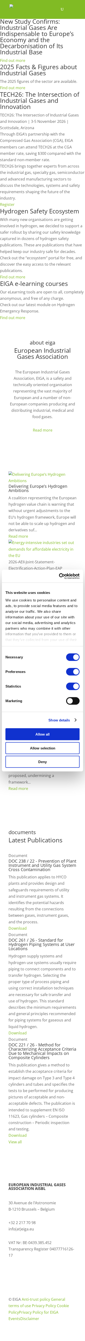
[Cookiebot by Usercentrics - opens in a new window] (60, 576)
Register (7, 204)
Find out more (12, 60)
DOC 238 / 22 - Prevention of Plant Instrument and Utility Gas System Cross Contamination (42, 865)
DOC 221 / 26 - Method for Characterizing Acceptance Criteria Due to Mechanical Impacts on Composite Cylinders (42, 1051)
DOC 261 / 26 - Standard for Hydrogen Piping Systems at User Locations (41, 944)
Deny (42, 762)
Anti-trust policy (36, 1299)
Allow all (42, 734)
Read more (42, 430)
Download (17, 928)
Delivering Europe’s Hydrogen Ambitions (37, 488)
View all (15, 1142)
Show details (59, 720)
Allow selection (42, 748)
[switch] (73, 672)
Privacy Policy (44, 1305)
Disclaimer (29, 1318)
